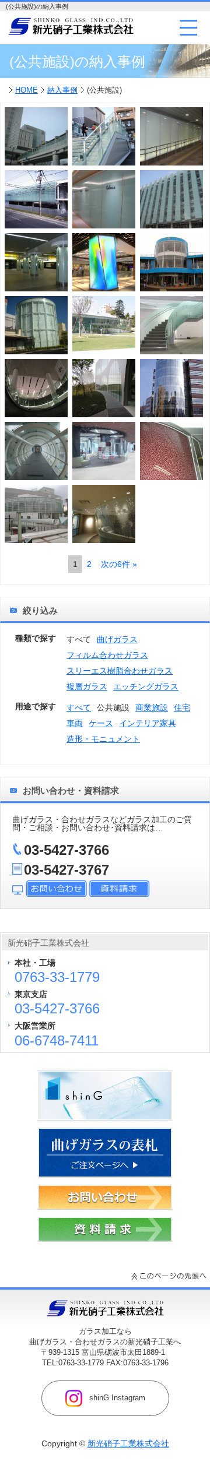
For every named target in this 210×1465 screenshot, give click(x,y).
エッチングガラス (145, 686)
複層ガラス (86, 686)
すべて (78, 707)
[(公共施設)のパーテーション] (103, 514)
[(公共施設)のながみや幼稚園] (171, 262)
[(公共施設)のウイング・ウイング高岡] (36, 136)
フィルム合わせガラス (107, 655)
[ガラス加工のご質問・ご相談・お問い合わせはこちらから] (105, 1207)
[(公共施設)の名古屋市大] (171, 199)
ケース (101, 723)
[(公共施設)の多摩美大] (103, 388)
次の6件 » (119, 564)
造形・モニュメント (103, 739)
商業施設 (151, 707)
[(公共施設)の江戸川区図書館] (171, 325)
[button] (188, 27)
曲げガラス (117, 639)
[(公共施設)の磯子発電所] (36, 325)
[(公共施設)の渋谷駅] (36, 388)
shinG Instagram (116, 1397)
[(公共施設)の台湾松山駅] (103, 262)
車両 (74, 723)
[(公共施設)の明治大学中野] (103, 451)
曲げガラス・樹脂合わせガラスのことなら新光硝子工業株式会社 (70, 26)
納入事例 (62, 90)
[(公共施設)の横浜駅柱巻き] (36, 262)
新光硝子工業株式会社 (128, 1443)
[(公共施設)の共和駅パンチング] (103, 136)
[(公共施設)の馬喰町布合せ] (171, 451)
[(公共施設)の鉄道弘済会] (36, 199)
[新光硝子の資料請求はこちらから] (105, 1239)
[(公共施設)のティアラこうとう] (36, 514)
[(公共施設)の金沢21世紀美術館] (103, 325)
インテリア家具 (147, 723)
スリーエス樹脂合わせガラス (119, 670)
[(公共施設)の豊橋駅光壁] (103, 199)
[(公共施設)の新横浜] (171, 136)
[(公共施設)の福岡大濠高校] (36, 451)
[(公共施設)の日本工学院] (171, 388)
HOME (26, 90)
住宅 (182, 707)
